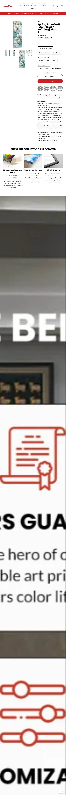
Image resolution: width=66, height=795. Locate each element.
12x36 (48, 60)
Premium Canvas (44, 68)
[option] (33, 13)
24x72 (54, 60)
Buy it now (50, 81)
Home (39, 21)
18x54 (41, 60)
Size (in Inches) (44, 57)
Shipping (47, 37)
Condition (42, 45)
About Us (33, 8)
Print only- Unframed (45, 48)
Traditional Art (26, 6)
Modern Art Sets (26, 3)
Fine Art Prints (40, 3)
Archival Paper (56, 68)
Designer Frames (39, 6)
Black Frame (56, 53)
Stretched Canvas (44, 53)
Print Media (42, 65)
